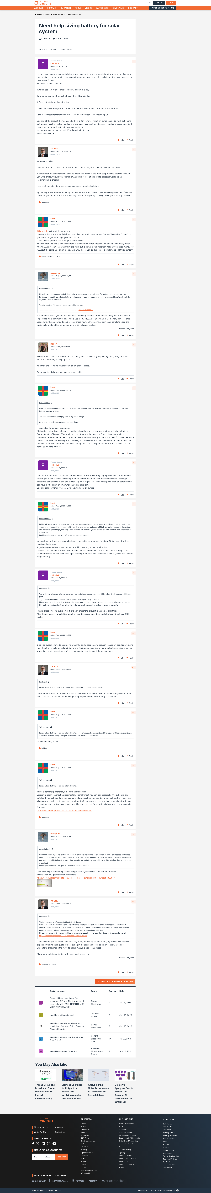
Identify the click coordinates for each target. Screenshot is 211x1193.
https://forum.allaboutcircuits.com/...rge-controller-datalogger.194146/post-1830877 (76, 878)
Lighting (122, 1153)
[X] (37, 1143)
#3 (134, 219)
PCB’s (83, 1158)
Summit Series (168, 1150)
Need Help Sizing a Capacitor (63, 1051)
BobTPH (54, 344)
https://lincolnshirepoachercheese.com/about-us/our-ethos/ (64, 810)
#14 (133, 834)
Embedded (85, 1144)
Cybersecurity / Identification (130, 1138)
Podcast (133, 8)
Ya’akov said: (44, 727)
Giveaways (118, 8)
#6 (134, 388)
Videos (88, 8)
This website (43, 231)
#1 (134, 61)
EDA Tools (85, 1138)
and (50, 256)
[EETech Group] (39, 1181)
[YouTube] (54, 1143)
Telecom (122, 1167)
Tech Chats (167, 1153)
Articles (39, 8)
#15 (133, 902)
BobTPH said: (44, 403)
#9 (134, 573)
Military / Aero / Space (127, 1158)
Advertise (59, 1127)
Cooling (84, 1132)
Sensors (84, 1167)
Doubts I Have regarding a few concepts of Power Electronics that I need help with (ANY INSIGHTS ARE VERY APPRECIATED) (67, 1002)
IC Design (84, 1147)
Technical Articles (170, 1159)
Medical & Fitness (125, 1155)
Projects (166, 1147)
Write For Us (40, 1132)
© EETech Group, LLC (40, 1190)
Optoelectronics (87, 1153)
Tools (78, 8)
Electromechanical (88, 1141)
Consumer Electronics (127, 1135)
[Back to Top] (177, 1190)
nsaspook (55, 273)
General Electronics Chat (96, 1039)
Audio (121, 1126)
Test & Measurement (89, 1170)
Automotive (123, 1129)
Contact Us (60, 1132)
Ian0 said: (43, 588)
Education (65, 8)
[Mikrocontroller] (114, 1180)
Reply (131, 140)
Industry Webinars (170, 1136)
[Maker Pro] (93, 1180)
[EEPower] (78, 1180)
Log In (159, 3)
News (165, 1141)
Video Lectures (169, 1165)
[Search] (150, 3)
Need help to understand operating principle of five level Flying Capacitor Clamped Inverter (67, 1026)
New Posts (66, 49)
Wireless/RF (85, 1173)
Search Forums (48, 49)
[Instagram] (48, 1143)
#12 (133, 713)
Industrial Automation (127, 1144)
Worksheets (167, 1168)
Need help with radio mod (62, 1015)
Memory (84, 1150)
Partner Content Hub (163, 8)
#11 (133, 667)
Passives (84, 1155)
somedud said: (45, 288)
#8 (134, 504)
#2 (134, 149)
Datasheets (102, 8)
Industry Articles (169, 1133)
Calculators (167, 1124)
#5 (134, 345)
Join (171, 3)
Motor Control (124, 1161)
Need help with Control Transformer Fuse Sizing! (67, 1038)
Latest (83, 1123)
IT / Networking (125, 1150)
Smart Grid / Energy (126, 1164)
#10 (133, 633)
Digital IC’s (85, 1135)
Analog (83, 1126)
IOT (120, 1147)
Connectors (85, 1129)
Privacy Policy (143, 1190)
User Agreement (169, 1190)
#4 (134, 274)
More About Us (41, 1127)
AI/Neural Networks (126, 1123)
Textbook (166, 1162)
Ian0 (52, 218)
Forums (51, 8)
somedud (46, 38)
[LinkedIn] (43, 1143)
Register (62, 1157)
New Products (168, 1138)
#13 (133, 766)
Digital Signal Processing (128, 1141)
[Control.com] (60, 1181)
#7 (134, 463)
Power (83, 1161)
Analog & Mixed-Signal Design (97, 1051)
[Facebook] (33, 1143)
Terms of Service (156, 1190)
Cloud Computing (125, 1132)
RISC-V (83, 1164)
